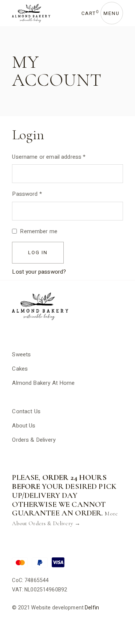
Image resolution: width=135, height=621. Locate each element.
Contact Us (26, 411)
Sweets (21, 354)
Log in (38, 252)
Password (27, 194)
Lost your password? (39, 272)
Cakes (20, 369)
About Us (23, 425)
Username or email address (49, 157)
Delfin (92, 608)
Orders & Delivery (34, 440)
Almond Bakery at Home (43, 383)
